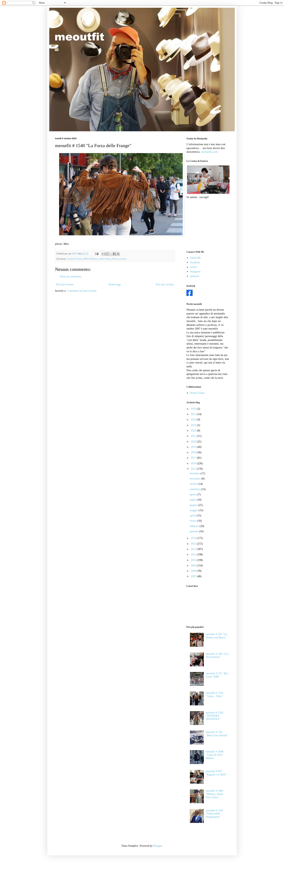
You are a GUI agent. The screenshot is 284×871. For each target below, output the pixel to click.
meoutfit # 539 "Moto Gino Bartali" (217, 734)
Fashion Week (74, 259)
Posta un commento (70, 276)
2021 (194, 436)
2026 (194, 408)
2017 (194, 457)
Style (115, 259)
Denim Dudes (197, 392)
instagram (195, 271)
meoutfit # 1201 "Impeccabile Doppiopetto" (214, 813)
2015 (194, 468)
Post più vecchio (165, 284)
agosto (193, 494)
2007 (194, 576)
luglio (193, 499)
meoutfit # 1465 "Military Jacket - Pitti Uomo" (215, 794)
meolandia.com (209, 151)
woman (122, 259)
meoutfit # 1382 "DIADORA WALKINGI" (214, 716)
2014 (194, 538)
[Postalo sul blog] (107, 254)
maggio (194, 510)
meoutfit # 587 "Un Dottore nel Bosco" (216, 636)
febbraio (195, 526)
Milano (94, 259)
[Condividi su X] (111, 254)
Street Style (105, 259)
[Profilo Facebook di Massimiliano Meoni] (189, 295)
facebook (195, 262)
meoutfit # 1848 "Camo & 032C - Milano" (215, 755)
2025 (194, 414)
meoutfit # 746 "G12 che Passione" (217, 655)
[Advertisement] (205, 224)
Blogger (157, 845)
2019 (194, 447)
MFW (86, 259)
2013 (194, 543)
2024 (194, 419)
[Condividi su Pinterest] (118, 254)
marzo (193, 520)
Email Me (195, 257)
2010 (194, 560)
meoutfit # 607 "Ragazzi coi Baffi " (217, 773)
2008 (194, 570)
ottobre (194, 483)
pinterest (194, 276)
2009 (194, 565)
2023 (194, 425)
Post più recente (64, 284)
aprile (193, 515)
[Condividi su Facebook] (114, 254)
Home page (115, 284)
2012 (194, 549)
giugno (194, 505)
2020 (194, 441)
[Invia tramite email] (103, 254)
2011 (194, 554)
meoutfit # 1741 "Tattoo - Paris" (214, 694)
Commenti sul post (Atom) (81, 290)
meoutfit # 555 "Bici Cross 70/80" (217, 675)
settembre (195, 489)
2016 (194, 463)
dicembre (195, 473)
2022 (194, 430)
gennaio (194, 531)
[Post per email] (96, 253)
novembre (195, 478)
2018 (194, 452)
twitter (193, 267)
